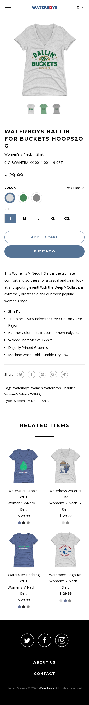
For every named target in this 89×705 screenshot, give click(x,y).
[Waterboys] (44, 7)
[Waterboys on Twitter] (27, 640)
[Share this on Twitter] (20, 374)
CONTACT (44, 673)
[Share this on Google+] (52, 374)
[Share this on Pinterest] (42, 374)
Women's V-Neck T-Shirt (22, 394)
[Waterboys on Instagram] (62, 640)
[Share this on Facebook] (31, 374)
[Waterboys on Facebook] (44, 640)
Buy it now (44, 251)
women (37, 388)
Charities (69, 388)
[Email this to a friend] (63, 374)
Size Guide (72, 188)
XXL (67, 218)
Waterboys (21, 388)
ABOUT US (44, 662)
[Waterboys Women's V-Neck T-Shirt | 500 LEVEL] (44, 60)
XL (53, 218)
